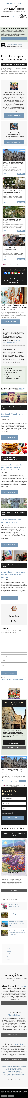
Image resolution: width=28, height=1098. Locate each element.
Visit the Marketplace (14, 1034)
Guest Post (6, 64)
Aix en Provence (8, 281)
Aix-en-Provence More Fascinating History (11, 520)
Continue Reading (9, 437)
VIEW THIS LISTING (13, 747)
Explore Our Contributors (14, 1059)
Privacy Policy (10, 813)
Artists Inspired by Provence (9, 565)
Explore (4, 512)
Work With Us (13, 3)
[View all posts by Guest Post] (14, 608)
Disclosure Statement (18, 1074)
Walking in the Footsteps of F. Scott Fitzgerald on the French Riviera (17, 923)
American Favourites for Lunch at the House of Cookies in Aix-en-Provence (13, 467)
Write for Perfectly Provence (14, 1068)
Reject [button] (10, 1096)
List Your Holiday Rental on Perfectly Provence (14, 1073)
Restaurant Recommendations (8, 458)
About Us (7, 3)
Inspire (4, 566)
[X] (22, 273)
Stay (8, 956)
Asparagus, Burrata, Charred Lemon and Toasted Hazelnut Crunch (17, 914)
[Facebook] (5, 273)
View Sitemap (21, 1076)
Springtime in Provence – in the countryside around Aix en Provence (12, 378)
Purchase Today (14, 39)
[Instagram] (9, 273)
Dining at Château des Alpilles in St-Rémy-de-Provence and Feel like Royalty (17, 932)
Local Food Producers (16, 44)
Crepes (15, 281)
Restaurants (15, 282)
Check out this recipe (14, 115)
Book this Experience (10, 321)
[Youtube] (19, 273)
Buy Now (14, 890)
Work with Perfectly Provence (14, 1069)
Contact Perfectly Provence (10, 1076)
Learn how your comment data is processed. (13, 678)
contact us (17, 340)
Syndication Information (10, 342)
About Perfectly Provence (14, 1003)
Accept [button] (4, 1096)
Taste (8, 44)
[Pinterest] (12, 273)
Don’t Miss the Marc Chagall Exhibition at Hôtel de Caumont (13, 574)
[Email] (15, 273)
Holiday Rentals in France (14, 1071)
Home (3, 44)
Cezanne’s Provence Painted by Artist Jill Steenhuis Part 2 (13, 371)
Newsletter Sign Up (7, 1066)
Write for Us (19, 3)
